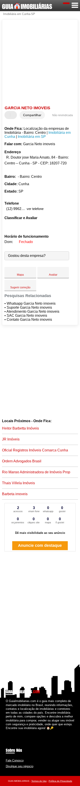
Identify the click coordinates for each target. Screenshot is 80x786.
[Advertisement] (40, 63)
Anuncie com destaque (40, 545)
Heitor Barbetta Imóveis (20, 428)
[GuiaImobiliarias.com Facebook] (7, 732)
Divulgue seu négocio (19, 766)
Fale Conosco (15, 760)
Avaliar (53, 274)
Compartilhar (32, 115)
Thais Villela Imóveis (18, 483)
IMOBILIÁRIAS (27, 6)
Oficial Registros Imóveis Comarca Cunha (35, 450)
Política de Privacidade (60, 781)
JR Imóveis (11, 439)
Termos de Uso (39, 781)
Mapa (20, 274)
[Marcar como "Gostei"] (8, 115)
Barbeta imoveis (15, 494)
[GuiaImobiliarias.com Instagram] (11, 732)
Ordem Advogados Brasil (21, 461)
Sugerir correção (20, 287)
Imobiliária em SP (32, 136)
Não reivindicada (62, 115)
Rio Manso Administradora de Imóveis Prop (36, 472)
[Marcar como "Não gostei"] (14, 115)
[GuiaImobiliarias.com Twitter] (9, 732)
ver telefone (35, 209)
